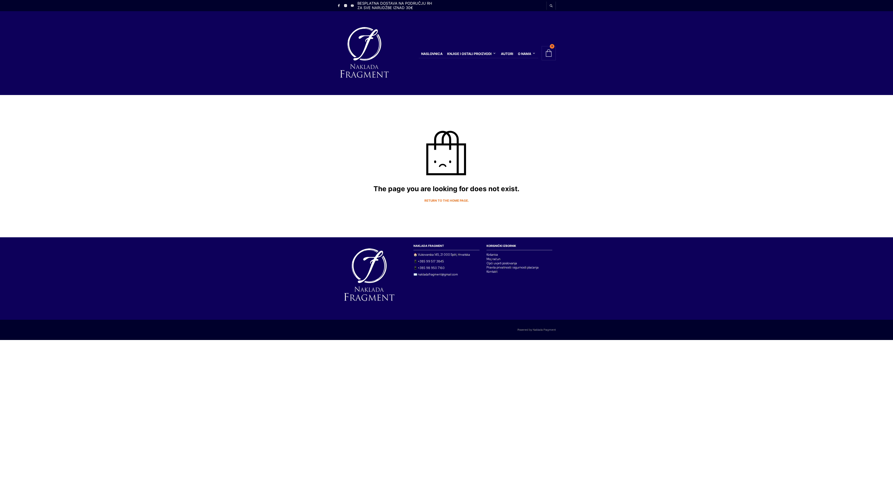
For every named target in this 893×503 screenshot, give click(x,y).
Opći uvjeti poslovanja (501, 263)
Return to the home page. (446, 200)
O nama (524, 54)
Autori (507, 54)
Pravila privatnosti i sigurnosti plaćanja (512, 267)
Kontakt (491, 272)
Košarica (492, 255)
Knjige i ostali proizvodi (469, 54)
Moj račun (493, 259)
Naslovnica (432, 54)
